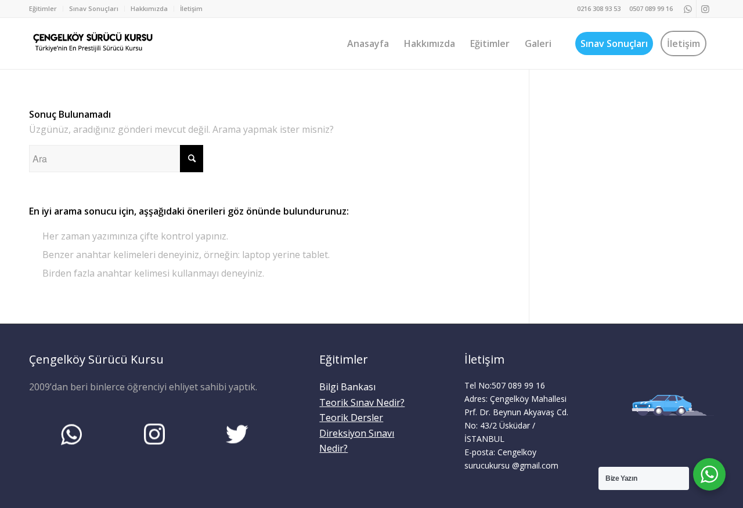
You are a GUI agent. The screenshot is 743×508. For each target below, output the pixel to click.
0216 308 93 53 (599, 8)
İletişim (191, 8)
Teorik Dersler (351, 417)
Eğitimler (43, 8)
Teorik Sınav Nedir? (362, 402)
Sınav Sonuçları (93, 8)
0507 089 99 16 (651, 8)
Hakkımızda (149, 8)
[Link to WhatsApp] (687, 8)
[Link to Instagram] (705, 8)
